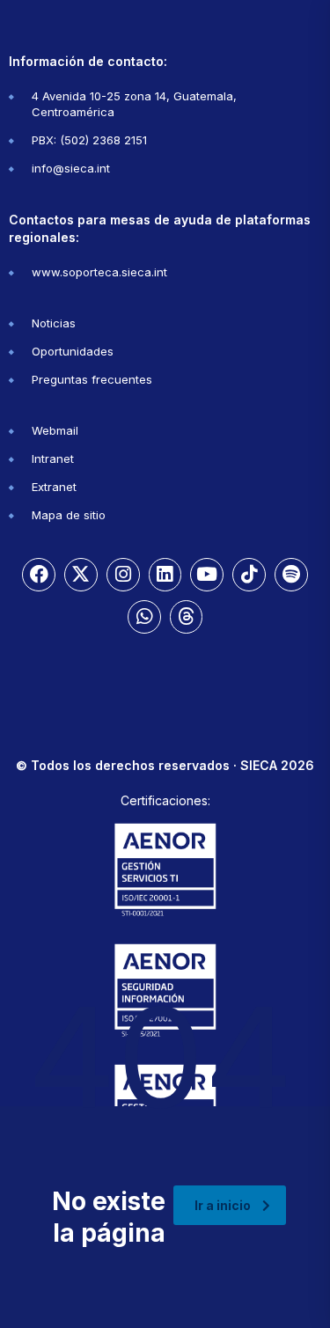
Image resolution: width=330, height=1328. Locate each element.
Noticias (54, 323)
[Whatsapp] (144, 617)
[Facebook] (38, 574)
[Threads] (186, 617)
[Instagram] (123, 574)
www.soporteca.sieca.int (99, 272)
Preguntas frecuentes (92, 379)
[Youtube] (207, 574)
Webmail (55, 430)
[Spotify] (291, 574)
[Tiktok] (249, 574)
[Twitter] (81, 574)
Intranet (53, 458)
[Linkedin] (165, 574)
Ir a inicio (222, 1205)
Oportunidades (73, 351)
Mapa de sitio (69, 515)
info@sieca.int (71, 168)
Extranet (54, 487)
